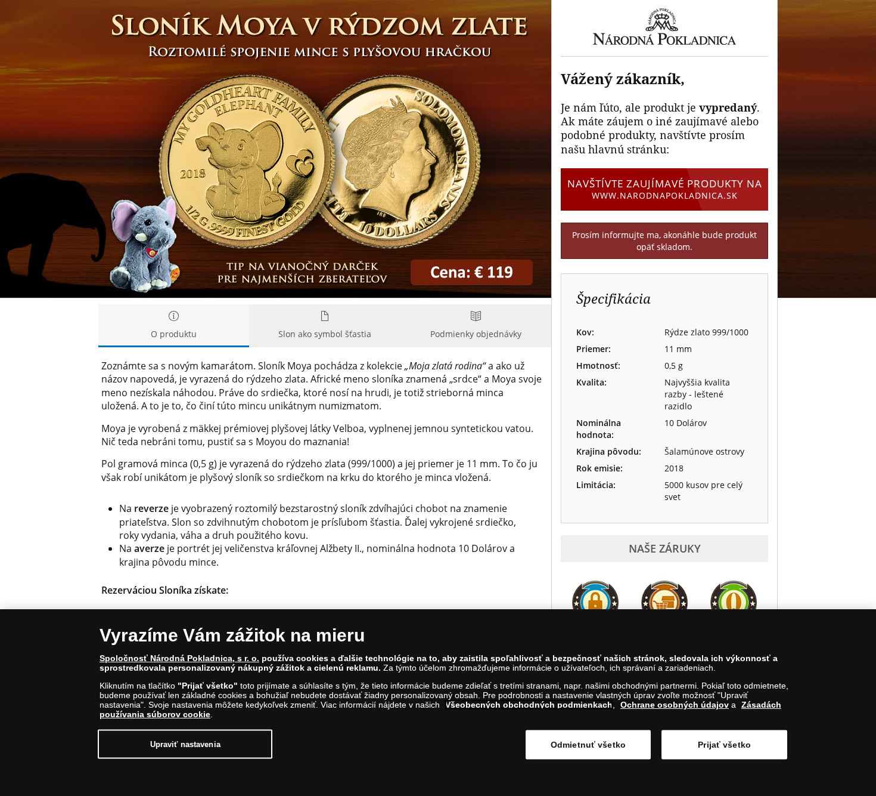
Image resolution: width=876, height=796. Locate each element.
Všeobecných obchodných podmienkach (529, 704)
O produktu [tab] (174, 334)
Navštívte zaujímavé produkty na (664, 189)
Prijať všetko (724, 744)
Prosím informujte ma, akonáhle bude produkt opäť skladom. (664, 240)
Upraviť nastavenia (185, 743)
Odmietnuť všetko (588, 744)
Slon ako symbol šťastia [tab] (324, 334)
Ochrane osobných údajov (674, 704)
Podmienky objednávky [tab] (475, 334)
